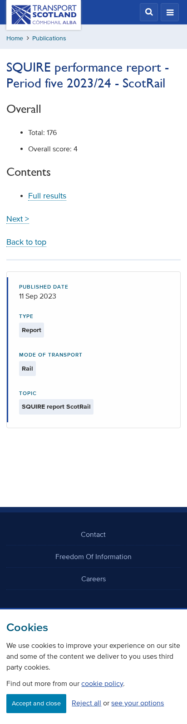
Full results (47, 195)
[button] (149, 12)
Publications (49, 38)
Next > (17, 218)
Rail (27, 368)
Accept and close (36, 703)
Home (14, 38)
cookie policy (102, 683)
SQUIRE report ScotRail (56, 406)
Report (31, 330)
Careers (93, 578)
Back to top (26, 241)
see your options (137, 703)
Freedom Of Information (93, 556)
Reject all (86, 703)
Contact (93, 534)
